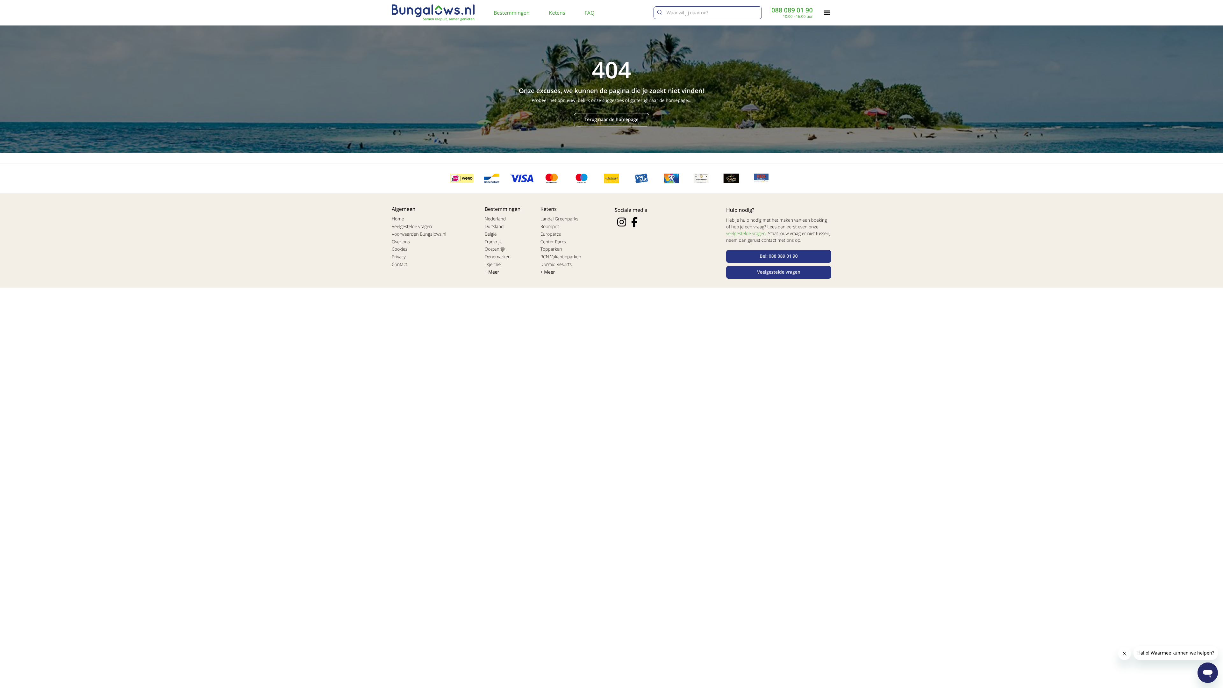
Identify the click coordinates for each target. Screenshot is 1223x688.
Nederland (495, 219)
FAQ (590, 12)
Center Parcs (553, 242)
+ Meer (492, 272)
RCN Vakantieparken (560, 257)
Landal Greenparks (559, 219)
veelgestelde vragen (746, 234)
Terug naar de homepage (611, 120)
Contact (399, 265)
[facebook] (634, 222)
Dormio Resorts (556, 265)
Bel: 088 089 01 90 (779, 256)
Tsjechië (493, 265)
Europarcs (550, 234)
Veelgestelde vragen (412, 227)
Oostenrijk (495, 249)
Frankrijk (493, 242)
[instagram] (622, 222)
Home (398, 219)
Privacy (399, 257)
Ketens (557, 12)
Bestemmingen (512, 12)
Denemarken (498, 257)
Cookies (399, 249)
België (491, 234)
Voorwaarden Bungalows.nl (419, 234)
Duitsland (494, 227)
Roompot (549, 227)
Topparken (551, 249)
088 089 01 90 (792, 10)
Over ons (401, 242)
